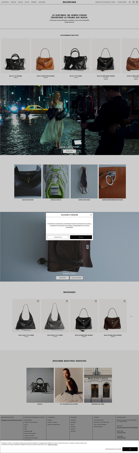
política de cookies (52, 444)
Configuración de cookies (113, 449)
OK (130, 449)
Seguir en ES (58, 237)
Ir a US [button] (81, 237)
